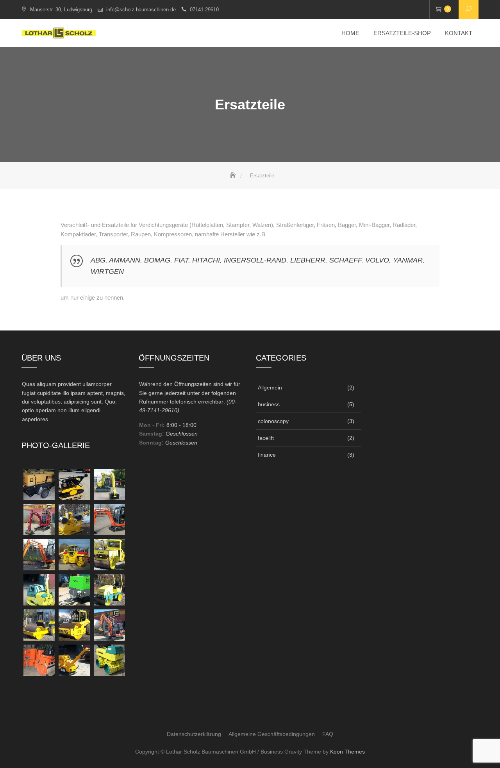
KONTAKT (458, 33)
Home (350, 33)
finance (267, 455)
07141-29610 (204, 10)
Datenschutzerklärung (194, 734)
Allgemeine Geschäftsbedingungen (272, 734)
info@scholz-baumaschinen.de (141, 10)
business (269, 404)
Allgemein (270, 387)
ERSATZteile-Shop (402, 33)
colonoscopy (273, 421)
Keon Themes (347, 751)
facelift (266, 438)
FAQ (327, 734)
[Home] (233, 176)
